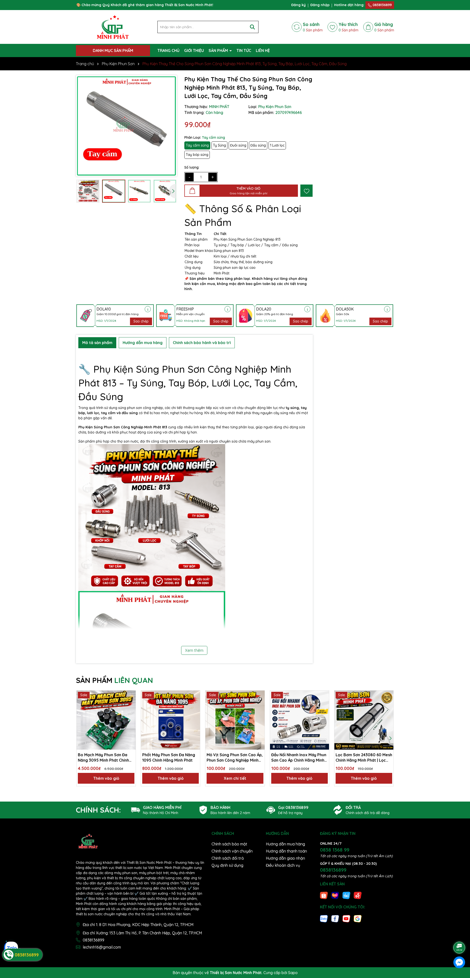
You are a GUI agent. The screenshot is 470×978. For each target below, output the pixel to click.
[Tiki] (346, 895)
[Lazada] (335, 895)
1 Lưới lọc (277, 145)
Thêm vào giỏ (106, 778)
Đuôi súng (238, 145)
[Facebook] (335, 918)
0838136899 (382, 5)
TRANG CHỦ (168, 50)
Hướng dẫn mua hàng (285, 844)
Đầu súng (258, 145)
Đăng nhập (319, 5)
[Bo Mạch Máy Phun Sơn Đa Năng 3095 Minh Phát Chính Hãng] (106, 720)
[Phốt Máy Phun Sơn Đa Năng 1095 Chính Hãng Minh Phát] (170, 720)
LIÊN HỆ (263, 50)
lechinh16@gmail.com (102, 947)
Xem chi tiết (235, 778)
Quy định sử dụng (227, 865)
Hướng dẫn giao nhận (285, 858)
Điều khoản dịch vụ (283, 865)
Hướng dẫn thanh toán (286, 851)
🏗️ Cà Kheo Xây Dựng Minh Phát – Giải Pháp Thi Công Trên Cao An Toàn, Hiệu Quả (57, 963)
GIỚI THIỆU (194, 50)
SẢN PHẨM (219, 50)
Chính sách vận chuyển (232, 851)
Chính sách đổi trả (228, 858)
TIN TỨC (243, 50)
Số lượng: (191, 167)
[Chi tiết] (148, 309)
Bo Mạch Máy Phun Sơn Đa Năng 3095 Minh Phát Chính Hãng (103, 757)
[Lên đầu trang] (459, 934)
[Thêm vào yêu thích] (306, 191)
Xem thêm (194, 650)
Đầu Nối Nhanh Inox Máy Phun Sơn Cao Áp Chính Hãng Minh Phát (298, 757)
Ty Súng (219, 145)
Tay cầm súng (197, 145)
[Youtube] (346, 918)
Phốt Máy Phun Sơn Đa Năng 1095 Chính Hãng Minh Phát (168, 757)
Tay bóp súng (197, 154)
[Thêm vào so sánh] (130, 704)
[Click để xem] (126, 126)
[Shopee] (324, 895)
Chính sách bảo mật (229, 844)
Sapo (293, 972)
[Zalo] (324, 918)
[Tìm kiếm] (252, 27)
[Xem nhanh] (130, 713)
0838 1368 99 (334, 850)
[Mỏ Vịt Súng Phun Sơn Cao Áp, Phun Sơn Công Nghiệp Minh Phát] (234, 720)
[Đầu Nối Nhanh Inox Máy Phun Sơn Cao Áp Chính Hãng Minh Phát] (299, 720)
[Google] (358, 918)
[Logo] (113, 27)
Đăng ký (298, 5)
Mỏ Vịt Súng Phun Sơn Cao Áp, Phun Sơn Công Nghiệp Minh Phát (235, 757)
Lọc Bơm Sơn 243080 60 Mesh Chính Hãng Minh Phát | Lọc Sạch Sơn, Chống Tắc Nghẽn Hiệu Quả (364, 757)
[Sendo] (358, 895)
